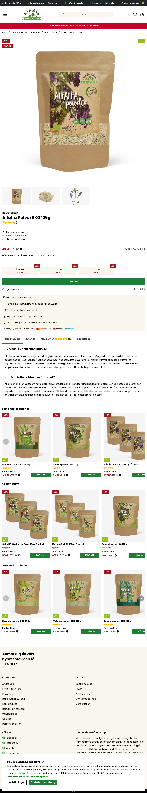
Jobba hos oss (84, 684)
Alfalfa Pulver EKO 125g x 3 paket (121, 464)
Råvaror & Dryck (19, 32)
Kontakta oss (9, 704)
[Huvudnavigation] (5, 15)
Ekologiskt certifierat (133, 3)
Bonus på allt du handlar (103, 3)
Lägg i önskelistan (13, 289)
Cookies (6, 719)
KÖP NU (39, 555)
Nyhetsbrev (12, 753)
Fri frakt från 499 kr (13, 3)
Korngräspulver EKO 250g (16, 621)
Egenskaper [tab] (84, 339)
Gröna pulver (50, 32)
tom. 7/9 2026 (47, 255)
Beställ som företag (13, 709)
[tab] (30, 339)
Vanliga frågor (10, 714)
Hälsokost (35, 32)
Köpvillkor (7, 694)
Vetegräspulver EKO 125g (67, 621)
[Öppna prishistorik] (21, 249)
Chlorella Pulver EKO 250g (16, 464)
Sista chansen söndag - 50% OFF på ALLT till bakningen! (73, 25)
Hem (4, 32)
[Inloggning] (128, 15)
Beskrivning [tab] (12, 339)
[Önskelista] (135, 15)
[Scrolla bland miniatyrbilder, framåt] (142, 196)
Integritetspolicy (16, 776)
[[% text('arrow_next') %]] (142, 520)
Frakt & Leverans (11, 689)
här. (24, 773)
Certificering (83, 694)
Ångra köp (8, 684)
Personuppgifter (11, 723)
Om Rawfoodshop (86, 699)
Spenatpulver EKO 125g (65, 464)
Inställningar (17, 782)
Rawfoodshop (10, 212)
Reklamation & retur (13, 699)
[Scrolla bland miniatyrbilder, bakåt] (5, 196)
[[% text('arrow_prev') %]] (5, 520)
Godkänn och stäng (43, 782)
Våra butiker (83, 704)
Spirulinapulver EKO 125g (117, 621)
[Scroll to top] (73, 791)
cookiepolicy (41, 776)
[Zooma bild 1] (73, 110)
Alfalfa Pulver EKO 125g (72, 32)
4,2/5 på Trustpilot (75, 3)
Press (79, 689)
